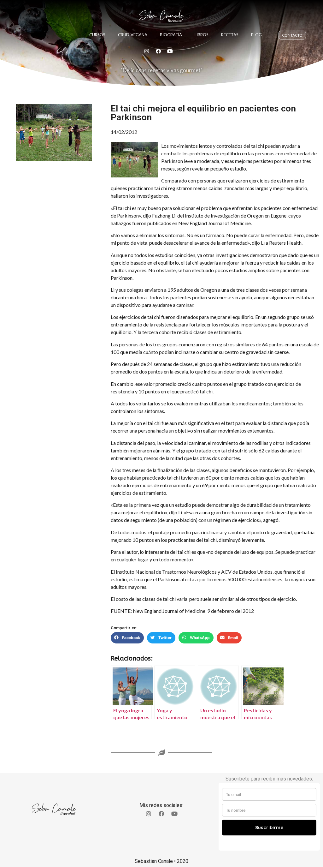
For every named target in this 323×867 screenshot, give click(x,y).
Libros (201, 34)
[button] (127, 637)
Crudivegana (132, 34)
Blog (256, 34)
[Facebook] (158, 51)
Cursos (97, 34)
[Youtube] (170, 51)
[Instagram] (147, 51)
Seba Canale (161, 15)
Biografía (171, 34)
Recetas (229, 34)
